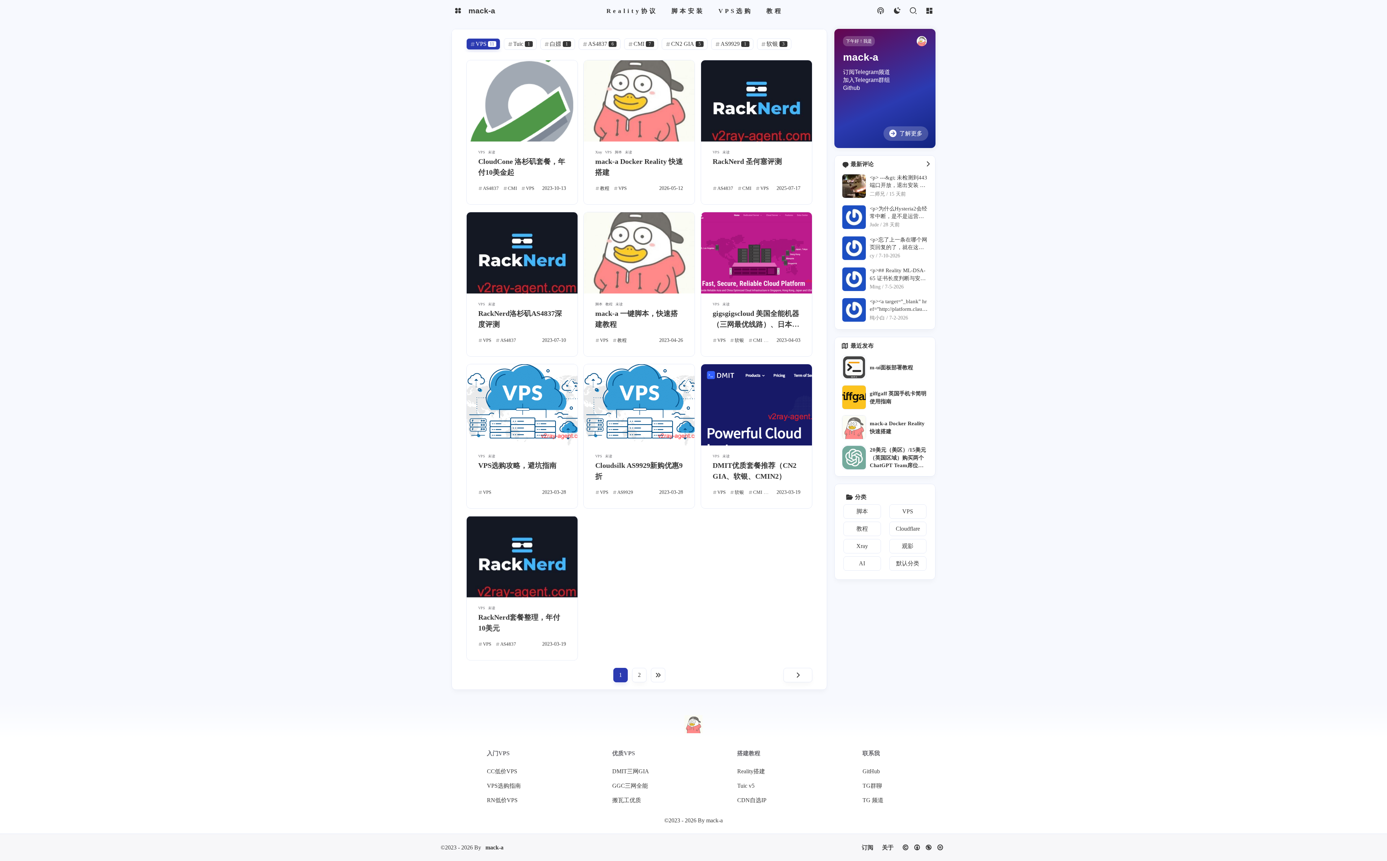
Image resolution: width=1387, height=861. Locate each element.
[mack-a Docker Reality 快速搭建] (639, 101)
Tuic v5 (746, 786)
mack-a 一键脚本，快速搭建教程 (636, 318)
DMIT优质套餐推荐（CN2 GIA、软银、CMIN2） (754, 470)
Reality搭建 (751, 771)
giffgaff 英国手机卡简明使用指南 (898, 397)
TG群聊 (872, 786)
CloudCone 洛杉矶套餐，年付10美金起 (521, 166)
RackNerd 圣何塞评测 (747, 161)
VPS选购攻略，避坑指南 (517, 465)
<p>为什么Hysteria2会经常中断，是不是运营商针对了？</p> (898, 212)
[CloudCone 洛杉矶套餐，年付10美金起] (522, 101)
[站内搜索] (913, 11)
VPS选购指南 (504, 786)
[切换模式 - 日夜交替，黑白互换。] (896, 11)
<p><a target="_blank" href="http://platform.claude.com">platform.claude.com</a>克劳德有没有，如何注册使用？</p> (898, 305)
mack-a (494, 847)
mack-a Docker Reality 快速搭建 (639, 166)
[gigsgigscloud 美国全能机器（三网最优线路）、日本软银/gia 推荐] (756, 252)
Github (851, 88)
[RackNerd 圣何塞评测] (756, 101)
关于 (888, 847)
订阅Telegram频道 (866, 72)
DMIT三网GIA (630, 771)
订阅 (867, 847)
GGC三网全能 (630, 786)
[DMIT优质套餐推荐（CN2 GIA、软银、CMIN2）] (756, 404)
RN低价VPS (502, 800)
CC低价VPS (502, 771)
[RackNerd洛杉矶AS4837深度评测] (522, 252)
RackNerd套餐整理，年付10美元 (519, 622)
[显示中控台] (929, 11)
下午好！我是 (859, 41)
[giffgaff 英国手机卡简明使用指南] (854, 397)
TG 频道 (873, 800)
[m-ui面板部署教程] (854, 367)
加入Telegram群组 (866, 80)
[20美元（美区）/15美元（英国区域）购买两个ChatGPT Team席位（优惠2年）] (854, 457)
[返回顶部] (693, 724)
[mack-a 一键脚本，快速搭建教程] (639, 252)
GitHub (871, 771)
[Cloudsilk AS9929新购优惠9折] (639, 404)
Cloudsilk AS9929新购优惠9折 (639, 470)
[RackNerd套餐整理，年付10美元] (522, 556)
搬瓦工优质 (626, 800)
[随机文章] (880, 11)
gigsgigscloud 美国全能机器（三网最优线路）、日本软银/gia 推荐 (756, 319)
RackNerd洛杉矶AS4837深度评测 (520, 318)
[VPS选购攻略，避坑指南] (522, 404)
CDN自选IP (751, 800)
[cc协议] (922, 847)
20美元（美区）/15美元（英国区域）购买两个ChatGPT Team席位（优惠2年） (898, 458)
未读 (491, 152)
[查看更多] (928, 164)
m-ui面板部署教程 (891, 367)
